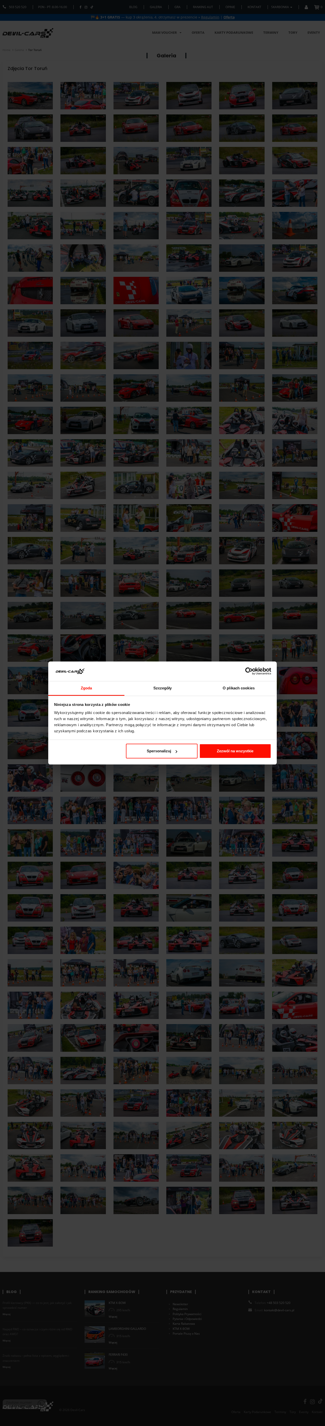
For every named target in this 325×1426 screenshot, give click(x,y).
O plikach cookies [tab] (239, 688)
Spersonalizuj (159, 751)
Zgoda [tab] (86, 688)
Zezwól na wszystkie (235, 751)
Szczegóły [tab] (162, 688)
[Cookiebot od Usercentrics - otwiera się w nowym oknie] (249, 671)
